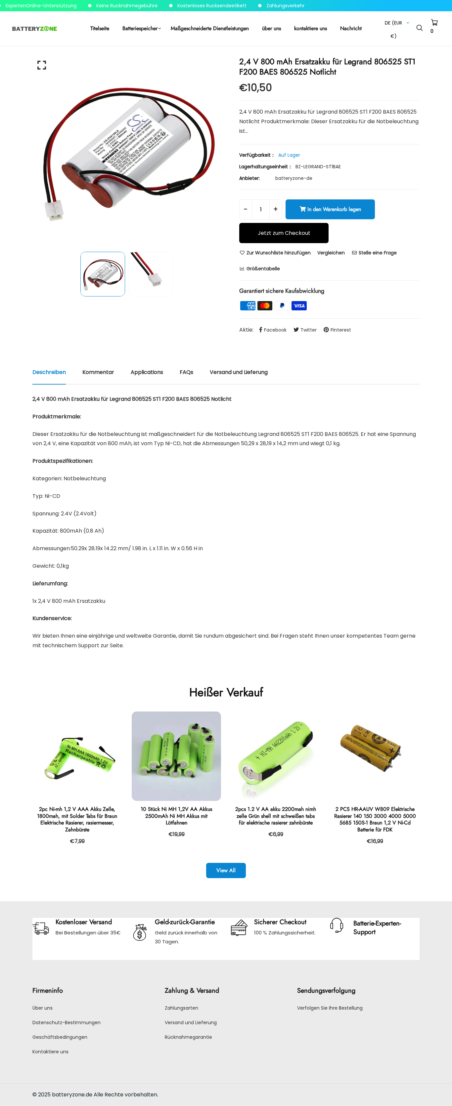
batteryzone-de (293, 178)
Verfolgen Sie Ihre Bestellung (330, 1008)
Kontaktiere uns (50, 1051)
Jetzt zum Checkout (284, 233)
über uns (271, 28)
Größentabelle (262, 268)
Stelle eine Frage (377, 252)
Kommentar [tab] (98, 372)
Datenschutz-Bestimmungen (66, 1022)
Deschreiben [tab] (49, 372)
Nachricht (351, 28)
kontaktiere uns (310, 28)
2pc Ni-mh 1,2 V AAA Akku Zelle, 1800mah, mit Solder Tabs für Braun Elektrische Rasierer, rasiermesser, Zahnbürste (77, 819)
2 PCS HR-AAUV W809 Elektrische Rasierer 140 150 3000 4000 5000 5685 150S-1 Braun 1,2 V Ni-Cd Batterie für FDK (375, 819)
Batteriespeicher (140, 28)
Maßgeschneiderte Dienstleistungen (210, 28)
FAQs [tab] (186, 372)
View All (226, 870)
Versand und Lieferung (191, 1022)
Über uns (42, 1008)
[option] (126, 150)
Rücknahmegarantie (188, 1037)
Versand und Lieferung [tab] (239, 372)
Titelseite (99, 28)
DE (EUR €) (393, 24)
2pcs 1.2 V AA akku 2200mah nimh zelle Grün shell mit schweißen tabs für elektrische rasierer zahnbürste (275, 816)
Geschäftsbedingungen (59, 1037)
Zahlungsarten (181, 1008)
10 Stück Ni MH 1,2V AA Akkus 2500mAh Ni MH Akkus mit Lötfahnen (176, 816)
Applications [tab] (147, 372)
